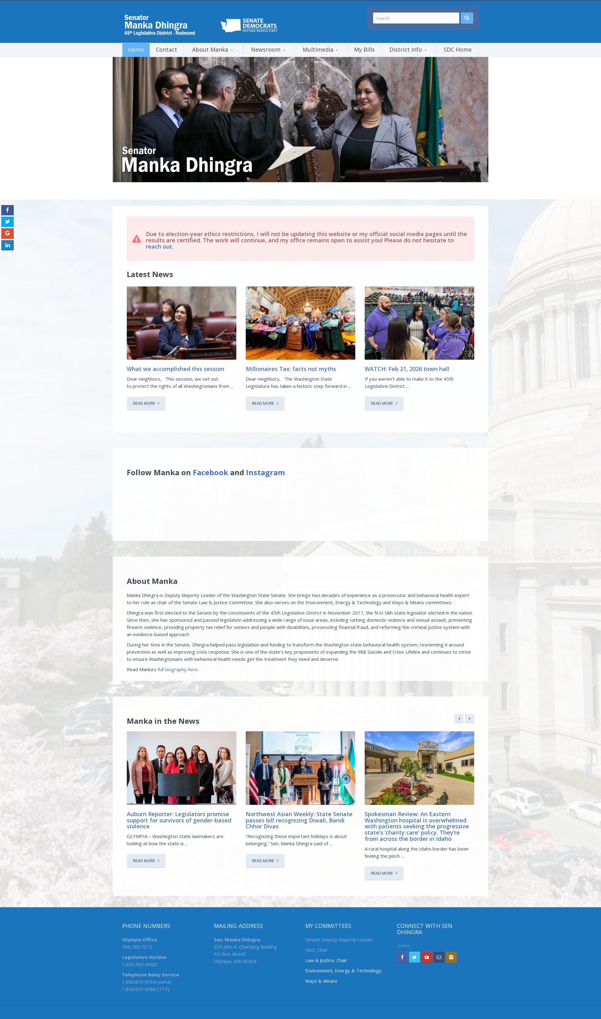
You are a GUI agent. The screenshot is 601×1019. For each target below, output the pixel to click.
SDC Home (458, 49)
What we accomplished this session (176, 369)
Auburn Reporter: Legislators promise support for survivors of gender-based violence (179, 820)
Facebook (210, 472)
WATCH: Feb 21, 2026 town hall (407, 369)
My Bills (364, 49)
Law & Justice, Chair (326, 960)
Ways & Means (321, 981)
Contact (166, 49)
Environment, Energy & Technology (343, 970)
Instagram (265, 472)
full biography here (178, 669)
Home (136, 49)
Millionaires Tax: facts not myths (291, 369)
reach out (159, 246)
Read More (144, 403)
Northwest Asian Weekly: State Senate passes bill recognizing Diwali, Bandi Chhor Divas (299, 820)
